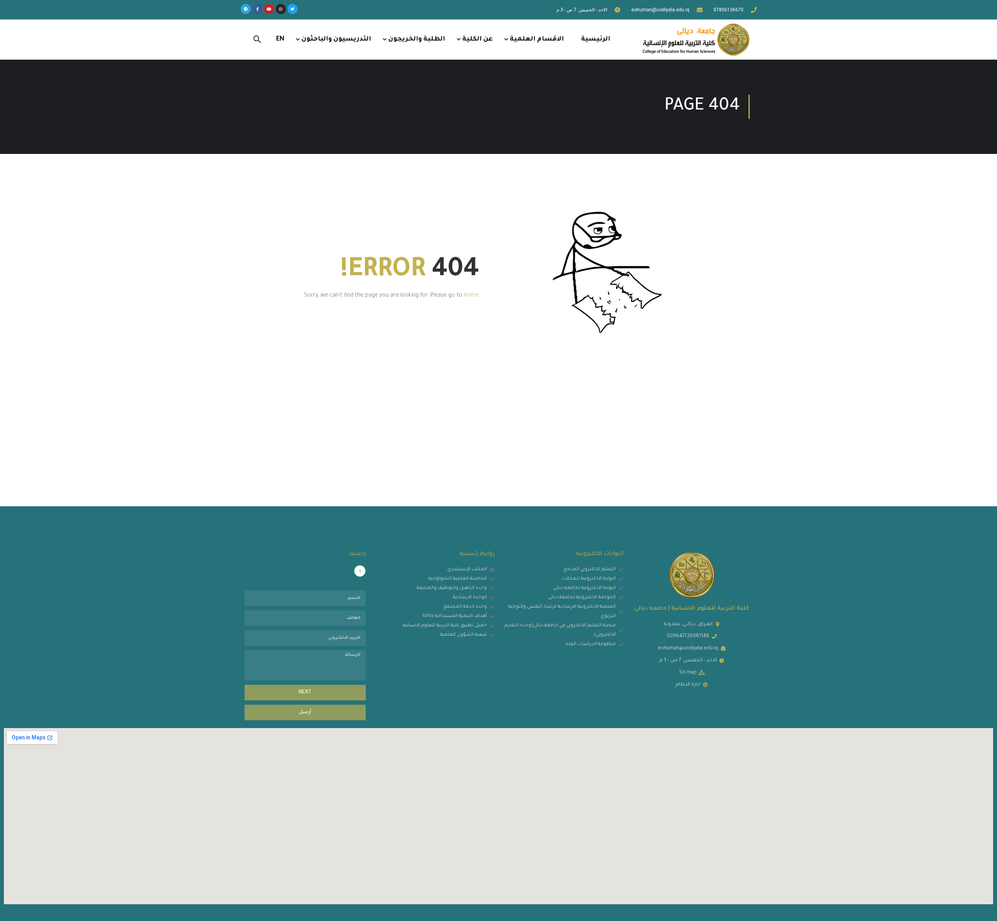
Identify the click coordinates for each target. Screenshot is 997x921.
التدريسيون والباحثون (336, 39)
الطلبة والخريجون (416, 39)
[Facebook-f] (257, 9)
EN (280, 39)
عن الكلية (477, 39)
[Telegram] (246, 9)
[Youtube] (269, 9)
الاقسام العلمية (537, 39)
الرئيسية (595, 39)
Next (305, 692)
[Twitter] (292, 9)
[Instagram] (281, 9)
